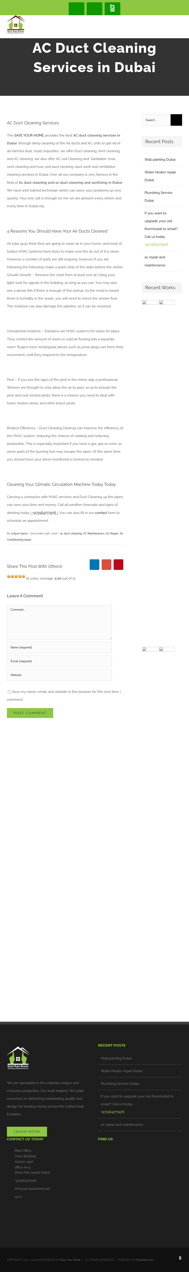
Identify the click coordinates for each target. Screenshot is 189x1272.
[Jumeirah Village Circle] (166, 819)
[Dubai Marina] (166, 472)
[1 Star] (9, 576)
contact (101, 513)
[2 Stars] (12, 576)
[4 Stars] (20, 576)
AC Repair (112, 533)
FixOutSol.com (144, 1259)
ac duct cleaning (71, 533)
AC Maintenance (93, 533)
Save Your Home (70, 1259)
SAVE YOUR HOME (29, 135)
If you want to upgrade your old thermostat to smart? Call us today (137, 1100)
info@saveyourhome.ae (32, 1188)
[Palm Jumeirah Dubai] (150, 819)
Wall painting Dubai (160, 160)
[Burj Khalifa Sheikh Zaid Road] (150, 472)
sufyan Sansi (19, 533)
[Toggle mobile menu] (180, 23)
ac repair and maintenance (122, 1125)
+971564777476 (44, 513)
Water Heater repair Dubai (121, 1071)
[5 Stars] (23, 576)
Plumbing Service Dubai (120, 1084)
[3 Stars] (16, 576)
